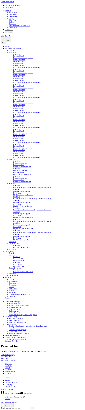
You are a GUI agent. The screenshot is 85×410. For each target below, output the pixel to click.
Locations (12, 249)
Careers (11, 18)
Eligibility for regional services (23, 195)
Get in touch (27, 393)
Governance (13, 16)
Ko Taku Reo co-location (21, 247)
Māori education (18, 61)
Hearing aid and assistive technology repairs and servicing (32, 187)
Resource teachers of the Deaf (23, 272)
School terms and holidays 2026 (19, 26)
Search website (6, 408)
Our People (13, 27)
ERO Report (13, 20)
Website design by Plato (8, 402)
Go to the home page (8, 355)
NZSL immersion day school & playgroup (27, 67)
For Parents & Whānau (12, 5)
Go (32, 408)
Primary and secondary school (23, 58)
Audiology (16, 189)
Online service (18, 63)
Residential (12, 159)
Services (12, 183)
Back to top (4, 358)
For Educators (9, 7)
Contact (7, 29)
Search (10, 32)
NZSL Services (18, 259)
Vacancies (12, 24)
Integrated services (19, 260)
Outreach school (18, 65)
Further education (19, 60)
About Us (8, 11)
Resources (12, 242)
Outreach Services (15, 268)
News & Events (14, 244)
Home (7, 46)
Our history (13, 14)
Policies (11, 22)
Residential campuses (20, 163)
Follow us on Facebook (12, 393)
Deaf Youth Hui (18, 165)
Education (12, 52)
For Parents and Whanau (13, 48)
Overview (12, 50)
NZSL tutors (17, 193)
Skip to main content (7, 2)
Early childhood (18, 56)
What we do (13, 12)
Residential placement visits (22, 167)
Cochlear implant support (21, 191)
